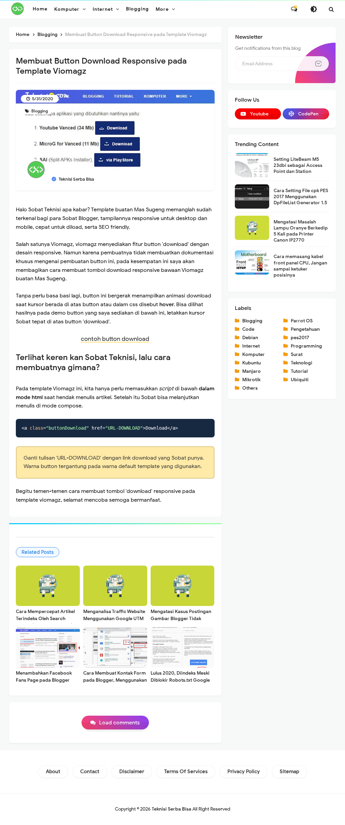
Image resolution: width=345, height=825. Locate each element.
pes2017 (300, 337)
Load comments (119, 722)
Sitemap (289, 771)
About (53, 771)
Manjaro (251, 371)
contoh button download (115, 339)
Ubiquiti (300, 380)
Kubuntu (251, 363)
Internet (251, 346)
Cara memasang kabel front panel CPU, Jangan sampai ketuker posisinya (300, 266)
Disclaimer (131, 771)
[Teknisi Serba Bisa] (17, 8)
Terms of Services (186, 771)
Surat (297, 354)
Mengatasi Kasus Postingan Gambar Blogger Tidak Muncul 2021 (181, 619)
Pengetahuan (305, 329)
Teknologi (301, 363)
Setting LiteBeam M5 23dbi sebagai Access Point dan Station (298, 165)
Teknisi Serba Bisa (171, 809)
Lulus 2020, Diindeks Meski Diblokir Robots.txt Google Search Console (180, 680)
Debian (250, 337)
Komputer (253, 354)
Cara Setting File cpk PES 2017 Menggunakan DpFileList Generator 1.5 (301, 197)
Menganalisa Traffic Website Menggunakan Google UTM (114, 615)
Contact (89, 771)
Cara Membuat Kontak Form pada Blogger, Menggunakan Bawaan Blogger (115, 680)
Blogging (39, 110)
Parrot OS (302, 321)
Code (248, 329)
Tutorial (299, 371)
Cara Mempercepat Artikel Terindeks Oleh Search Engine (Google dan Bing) (45, 619)
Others (250, 388)
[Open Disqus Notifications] (294, 9)
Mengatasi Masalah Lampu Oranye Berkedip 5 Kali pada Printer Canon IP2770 (301, 231)
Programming (306, 346)
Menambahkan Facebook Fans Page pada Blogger (44, 676)
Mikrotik (251, 380)
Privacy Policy (243, 771)
